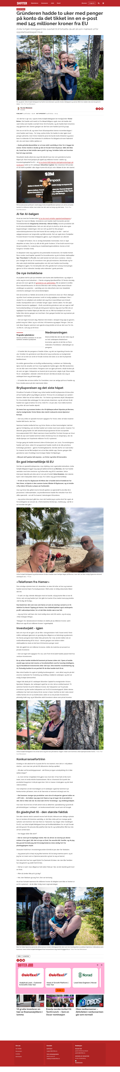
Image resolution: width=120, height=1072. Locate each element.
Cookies (18, 1054)
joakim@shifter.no (80, 1053)
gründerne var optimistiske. (46, 283)
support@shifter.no (52, 1051)
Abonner (84, 3)
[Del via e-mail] (102, 109)
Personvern (19, 1051)
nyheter (26, 956)
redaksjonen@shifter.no (53, 1058)
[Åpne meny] (103, 3)
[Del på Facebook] (97, 109)
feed (19, 956)
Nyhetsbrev (34, 3)
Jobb (52, 3)
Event (58, 3)
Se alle (59, 990)
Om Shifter (19, 1048)
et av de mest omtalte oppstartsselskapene (55, 218)
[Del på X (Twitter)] (99, 109)
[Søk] (98, 3)
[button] (97, 965)
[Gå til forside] (22, 3)
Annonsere (44, 3)
